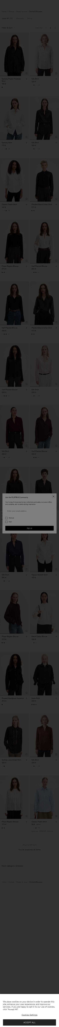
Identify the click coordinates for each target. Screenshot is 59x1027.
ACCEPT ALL (29, 1022)
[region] (29, 1010)
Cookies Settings (29, 1015)
